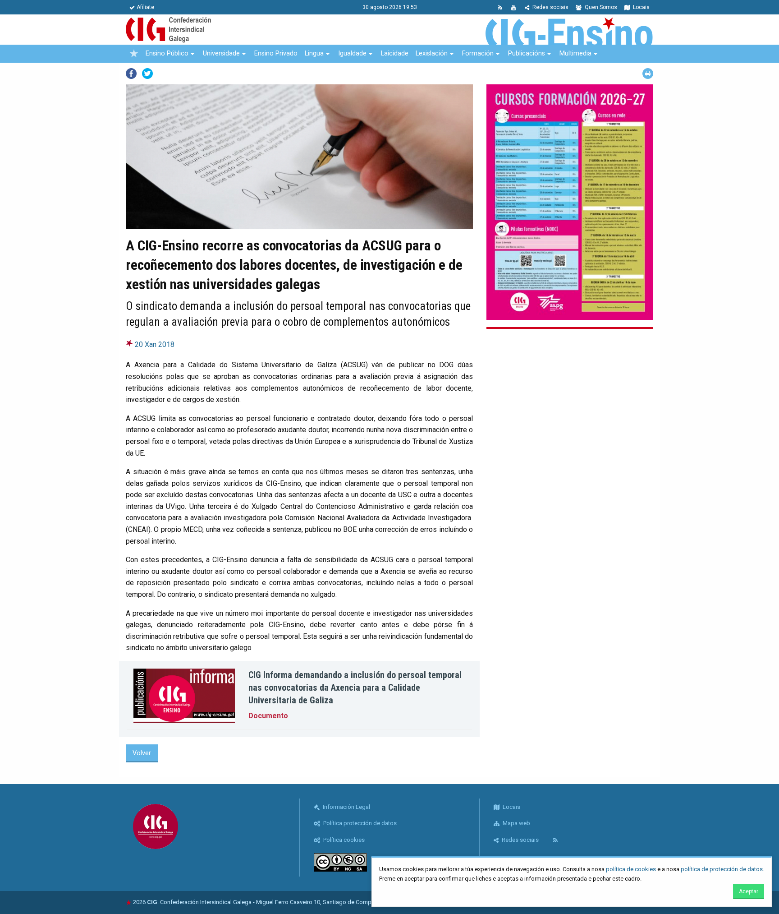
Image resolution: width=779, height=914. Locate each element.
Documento (268, 715)
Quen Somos (600, 7)
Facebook (131, 73)
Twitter (147, 73)
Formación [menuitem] (478, 53)
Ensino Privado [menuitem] (276, 53)
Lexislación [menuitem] (432, 53)
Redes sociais (549, 7)
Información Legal (345, 806)
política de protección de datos (722, 869)
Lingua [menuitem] (314, 53)
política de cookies (631, 869)
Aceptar (748, 891)
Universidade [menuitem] (221, 53)
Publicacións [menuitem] (526, 53)
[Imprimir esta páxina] (647, 73)
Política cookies (343, 839)
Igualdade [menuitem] (352, 53)
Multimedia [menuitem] (575, 53)
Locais (641, 7)
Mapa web (515, 823)
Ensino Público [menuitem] (167, 53)
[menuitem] (134, 54)
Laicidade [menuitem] (394, 53)
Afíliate (145, 7)
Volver (142, 753)
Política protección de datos (359, 823)
